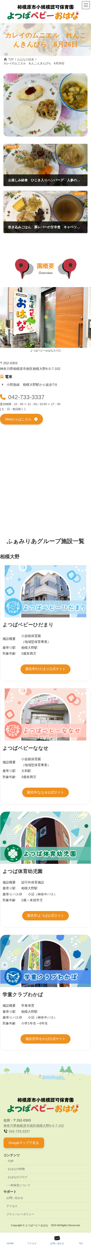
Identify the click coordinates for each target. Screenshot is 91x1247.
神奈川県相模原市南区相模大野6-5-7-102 (34, 1126)
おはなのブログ (18, 1177)
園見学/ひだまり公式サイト (45, 669)
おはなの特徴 (16, 1169)
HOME (10, 1243)
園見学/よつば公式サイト (45, 915)
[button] (21, 419)
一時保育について (19, 1185)
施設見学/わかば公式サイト (45, 1039)
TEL (81, 1243)
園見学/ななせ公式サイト (45, 792)
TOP (11, 1161)
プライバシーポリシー (20, 1214)
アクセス (12, 1206)
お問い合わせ (14, 1198)
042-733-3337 (26, 397)
